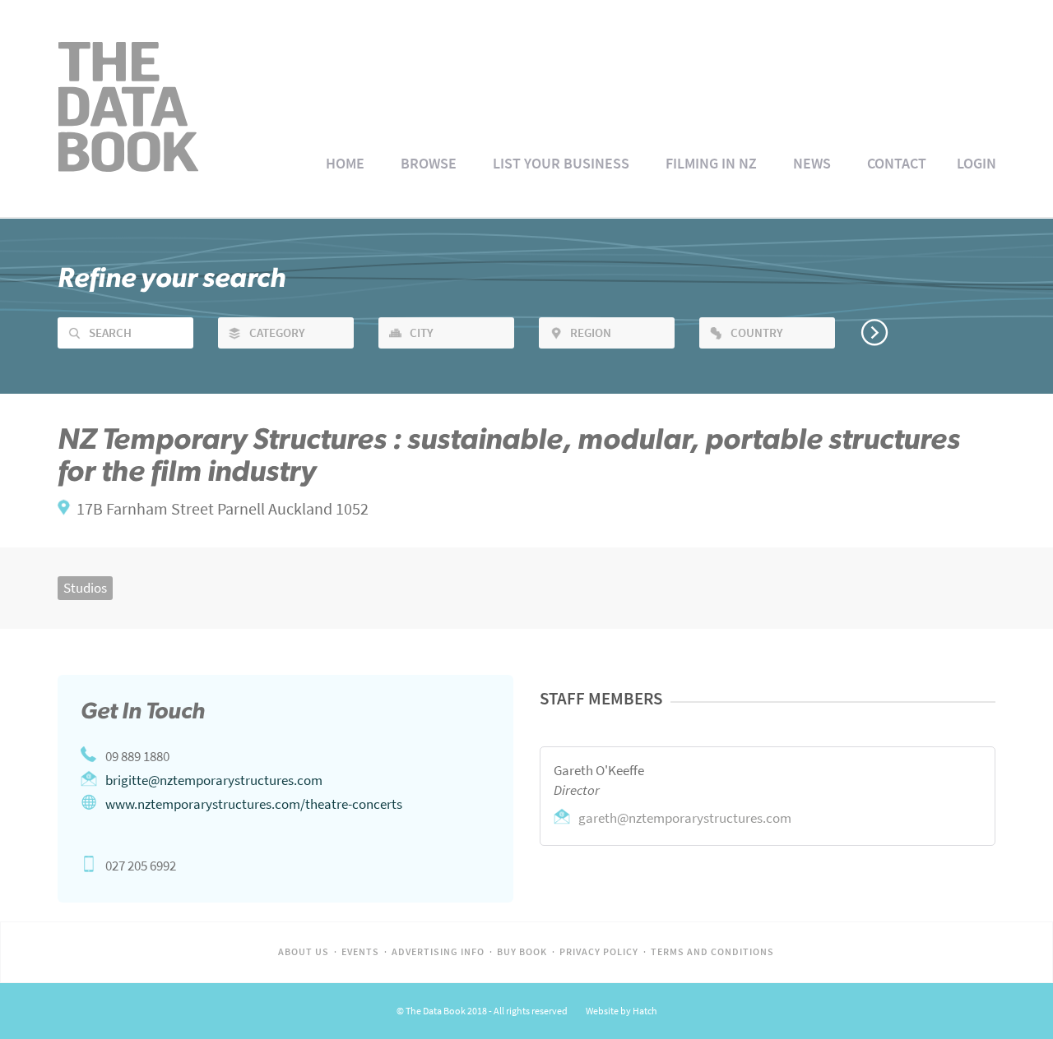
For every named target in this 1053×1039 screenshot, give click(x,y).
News (812, 163)
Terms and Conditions (712, 951)
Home (345, 163)
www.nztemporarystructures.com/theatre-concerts (253, 804)
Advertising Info (438, 951)
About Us (303, 951)
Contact (896, 163)
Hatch (645, 1011)
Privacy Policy (598, 951)
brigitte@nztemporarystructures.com (213, 780)
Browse (429, 163)
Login (976, 163)
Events (360, 951)
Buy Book (522, 951)
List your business (561, 163)
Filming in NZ (711, 163)
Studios (85, 588)
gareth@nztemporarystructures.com (684, 818)
